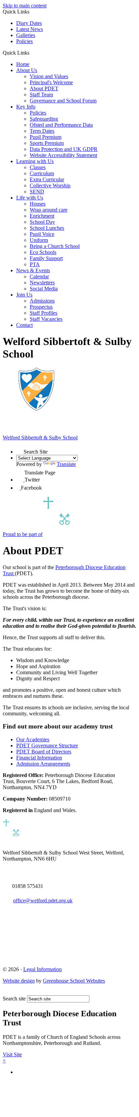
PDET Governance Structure (47, 745)
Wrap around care (48, 210)
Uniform (39, 240)
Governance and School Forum (63, 100)
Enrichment (42, 216)
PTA (35, 264)
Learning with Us (35, 161)
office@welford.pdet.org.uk (43, 900)
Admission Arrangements (43, 764)
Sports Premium (47, 143)
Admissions (42, 301)
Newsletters (42, 282)
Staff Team (41, 94)
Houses (38, 204)
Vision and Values (49, 76)
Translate (66, 464)
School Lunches (47, 228)
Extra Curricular (47, 179)
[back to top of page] (6, 992)
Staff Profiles (43, 313)
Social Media (44, 288)
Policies (24, 41)
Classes (38, 167)
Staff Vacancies (46, 319)
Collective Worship (50, 185)
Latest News (29, 29)
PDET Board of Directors (43, 751)
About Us (26, 70)
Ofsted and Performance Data (61, 125)
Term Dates (42, 131)
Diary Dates (29, 23)
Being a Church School (55, 246)
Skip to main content (25, 5)
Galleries (25, 35)
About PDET (44, 88)
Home (22, 64)
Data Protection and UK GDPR (64, 149)
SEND (37, 191)
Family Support (46, 258)
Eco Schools (43, 252)
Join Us (24, 295)
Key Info (25, 107)
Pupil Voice (42, 234)
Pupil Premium (45, 137)
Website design (19, 981)
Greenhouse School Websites (74, 981)
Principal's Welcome (51, 82)
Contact (24, 325)
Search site (14, 998)
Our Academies (32, 739)
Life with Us (29, 197)
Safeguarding (44, 119)
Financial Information (39, 758)
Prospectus (41, 307)
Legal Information (42, 969)
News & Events (33, 270)
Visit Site (12, 1054)
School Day (42, 222)
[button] (32, 53)
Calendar (39, 276)
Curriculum (42, 173)
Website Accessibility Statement (63, 155)
